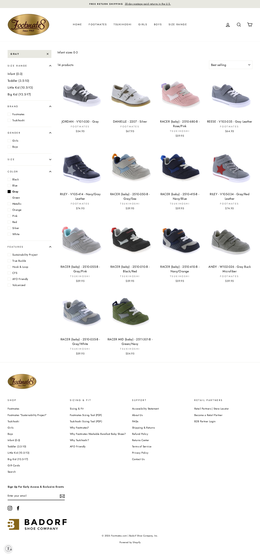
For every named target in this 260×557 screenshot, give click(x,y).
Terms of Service (141, 446)
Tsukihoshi (123, 24)
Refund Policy (140, 434)
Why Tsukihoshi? (79, 440)
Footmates (98, 24)
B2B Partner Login (205, 421)
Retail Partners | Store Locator (211, 408)
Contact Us (138, 459)
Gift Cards (14, 465)
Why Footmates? (79, 427)
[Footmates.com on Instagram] (10, 508)
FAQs (135, 421)
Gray (14, 54)
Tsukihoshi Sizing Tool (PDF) (86, 421)
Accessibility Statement (145, 408)
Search (12, 472)
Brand (13, 106)
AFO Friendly (20, 279)
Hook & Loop (20, 267)
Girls (142, 24)
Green (16, 198)
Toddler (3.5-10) (18, 80)
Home (77, 24)
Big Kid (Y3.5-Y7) (19, 94)
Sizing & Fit (77, 408)
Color (13, 171)
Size (11, 159)
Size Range (178, 24)
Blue (15, 185)
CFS (14, 273)
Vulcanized (18, 285)
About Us (137, 415)
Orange (16, 210)
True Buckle (19, 261)
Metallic (17, 204)
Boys (158, 24)
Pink (15, 216)
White (15, 234)
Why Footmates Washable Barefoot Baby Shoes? (98, 434)
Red (14, 222)
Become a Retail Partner (208, 415)
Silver (15, 228)
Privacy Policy (140, 453)
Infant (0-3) (15, 74)
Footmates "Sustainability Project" (27, 415)
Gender (14, 133)
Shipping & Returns (143, 427)
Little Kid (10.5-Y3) (20, 87)
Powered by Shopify (130, 542)
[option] (130, 4)
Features (16, 246)
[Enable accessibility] (8, 548)
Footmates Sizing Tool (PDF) (86, 415)
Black (15, 179)
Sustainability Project (24, 255)
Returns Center (140, 440)
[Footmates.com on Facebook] (18, 508)
